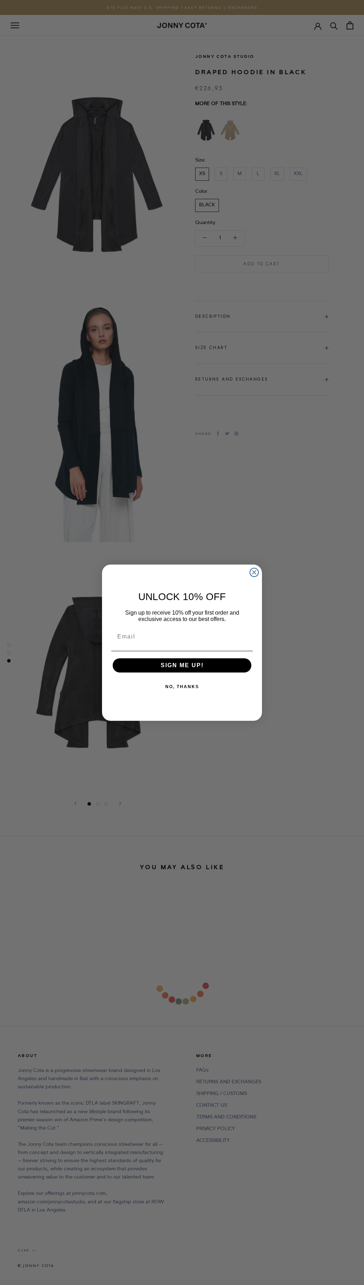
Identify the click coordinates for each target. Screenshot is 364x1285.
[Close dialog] (254, 572)
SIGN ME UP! (182, 665)
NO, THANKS (182, 686)
